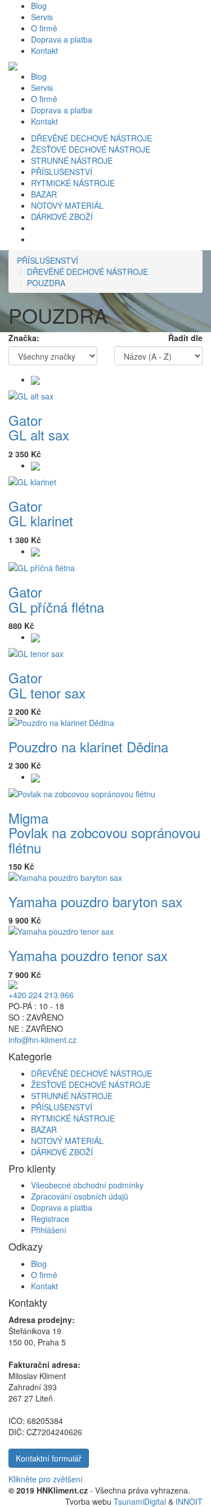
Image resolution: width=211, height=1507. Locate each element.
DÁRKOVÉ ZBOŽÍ (62, 216)
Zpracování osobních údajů (79, 1196)
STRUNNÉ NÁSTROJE (72, 160)
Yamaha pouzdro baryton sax (95, 901)
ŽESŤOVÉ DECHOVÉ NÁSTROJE (90, 149)
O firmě (44, 28)
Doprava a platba (61, 39)
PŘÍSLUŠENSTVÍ (61, 171)
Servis (42, 16)
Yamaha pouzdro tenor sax (88, 955)
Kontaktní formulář (49, 1458)
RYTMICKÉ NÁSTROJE (73, 183)
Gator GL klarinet (40, 513)
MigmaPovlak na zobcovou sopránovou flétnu (104, 832)
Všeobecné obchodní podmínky (87, 1185)
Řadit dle (185, 337)
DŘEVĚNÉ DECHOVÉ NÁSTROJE (91, 138)
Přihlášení (48, 1229)
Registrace (50, 1218)
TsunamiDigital (140, 1501)
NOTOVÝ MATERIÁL (67, 205)
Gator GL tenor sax (47, 685)
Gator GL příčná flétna (56, 599)
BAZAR (44, 194)
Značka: (23, 337)
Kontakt (44, 50)
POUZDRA (46, 282)
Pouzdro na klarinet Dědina (88, 746)
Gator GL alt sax (38, 427)
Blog (39, 5)
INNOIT (189, 1501)
